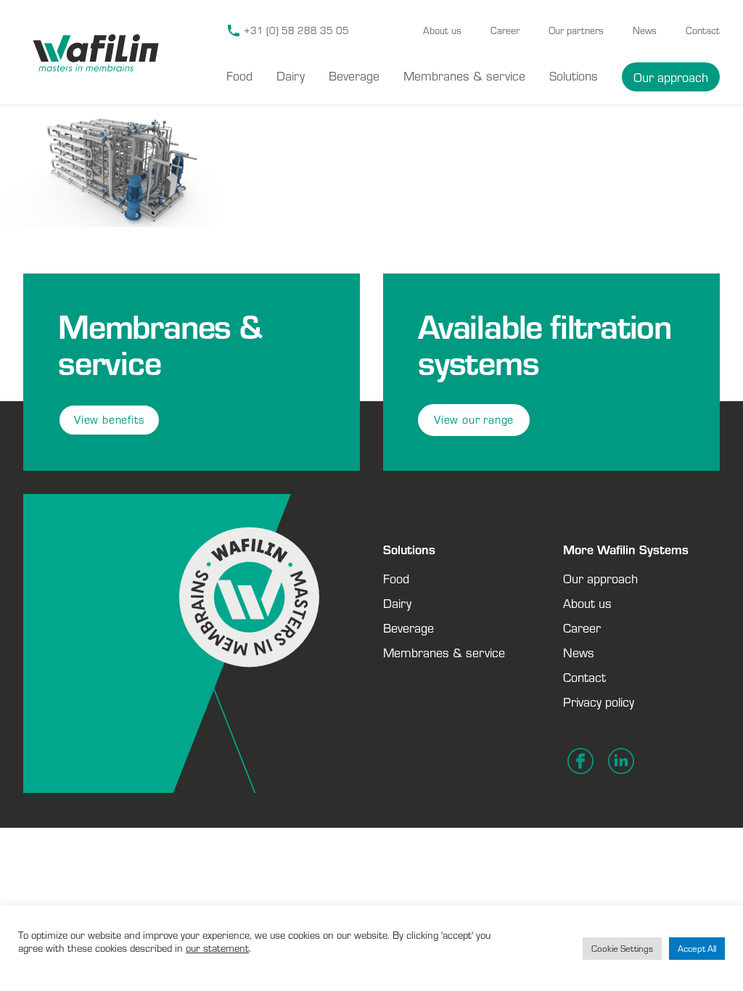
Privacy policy (598, 701)
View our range (474, 419)
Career (505, 30)
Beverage (354, 75)
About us (442, 30)
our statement (217, 947)
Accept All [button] (697, 948)
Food (239, 75)
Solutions (573, 75)
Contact (703, 30)
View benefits (109, 419)
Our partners (576, 30)
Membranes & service (464, 75)
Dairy (290, 75)
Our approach (670, 76)
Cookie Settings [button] (622, 948)
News (645, 30)
